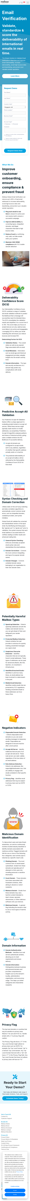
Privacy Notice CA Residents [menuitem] (9, 1139)
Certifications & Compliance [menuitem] (9, 1147)
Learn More (15, 76)
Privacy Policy (19, 1171)
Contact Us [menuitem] (4, 1116)
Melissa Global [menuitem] (5, 1124)
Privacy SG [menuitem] (4, 1135)
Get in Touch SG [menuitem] (6, 1114)
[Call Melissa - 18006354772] (20, 2)
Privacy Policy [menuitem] (5, 1137)
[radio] (8, 124)
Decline (15, 1194)
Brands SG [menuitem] (4, 1122)
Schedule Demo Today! (15, 1098)
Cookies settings (15, 1186)
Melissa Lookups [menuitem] (6, 1130)
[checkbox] (15, 124)
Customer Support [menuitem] (6, 1118)
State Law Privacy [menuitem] (6, 1141)
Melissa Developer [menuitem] (6, 1128)
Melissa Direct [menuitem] (5, 1126)
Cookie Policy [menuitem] (5, 1143)
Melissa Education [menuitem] (6, 1132)
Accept (15, 1190)
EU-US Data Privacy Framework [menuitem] (10, 1145)
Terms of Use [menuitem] (5, 1149)
